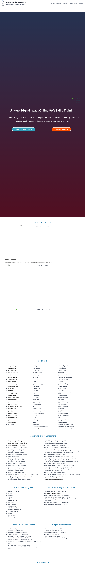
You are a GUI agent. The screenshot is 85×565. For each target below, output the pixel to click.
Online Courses (57, 3)
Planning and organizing (14, 420)
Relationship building (13, 397)
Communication (12, 365)
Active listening (12, 381)
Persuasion (10, 392)
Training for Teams (68, 3)
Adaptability (11, 375)
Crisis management (13, 404)
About (75, 3)
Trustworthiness (12, 422)
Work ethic (10, 411)
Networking (11, 388)
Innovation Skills (12, 419)
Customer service (12, 399)
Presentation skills (12, 393)
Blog (50, 3)
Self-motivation (12, 410)
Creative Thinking (12, 377)
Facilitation (36, 419)
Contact (81, 3)
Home (46, 3)
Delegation (10, 390)
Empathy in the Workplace (14, 384)
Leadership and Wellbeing (52, 478)
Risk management (12, 402)
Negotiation (11, 383)
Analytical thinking (12, 413)
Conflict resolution (12, 368)
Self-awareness (12, 408)
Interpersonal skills (12, 379)
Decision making (12, 370)
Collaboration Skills (13, 386)
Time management (13, 372)
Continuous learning (13, 417)
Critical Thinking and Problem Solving (17, 443)
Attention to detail (12, 415)
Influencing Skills (37, 428)
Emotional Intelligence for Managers (17, 442)
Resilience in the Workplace (15, 406)
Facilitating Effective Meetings (16, 458)
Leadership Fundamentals (14, 440)
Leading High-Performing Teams (16, 445)
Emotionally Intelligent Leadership (54, 479)
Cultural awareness (13, 401)
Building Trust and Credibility (53, 493)
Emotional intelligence (13, 367)
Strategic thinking (12, 374)
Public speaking (12, 395)
